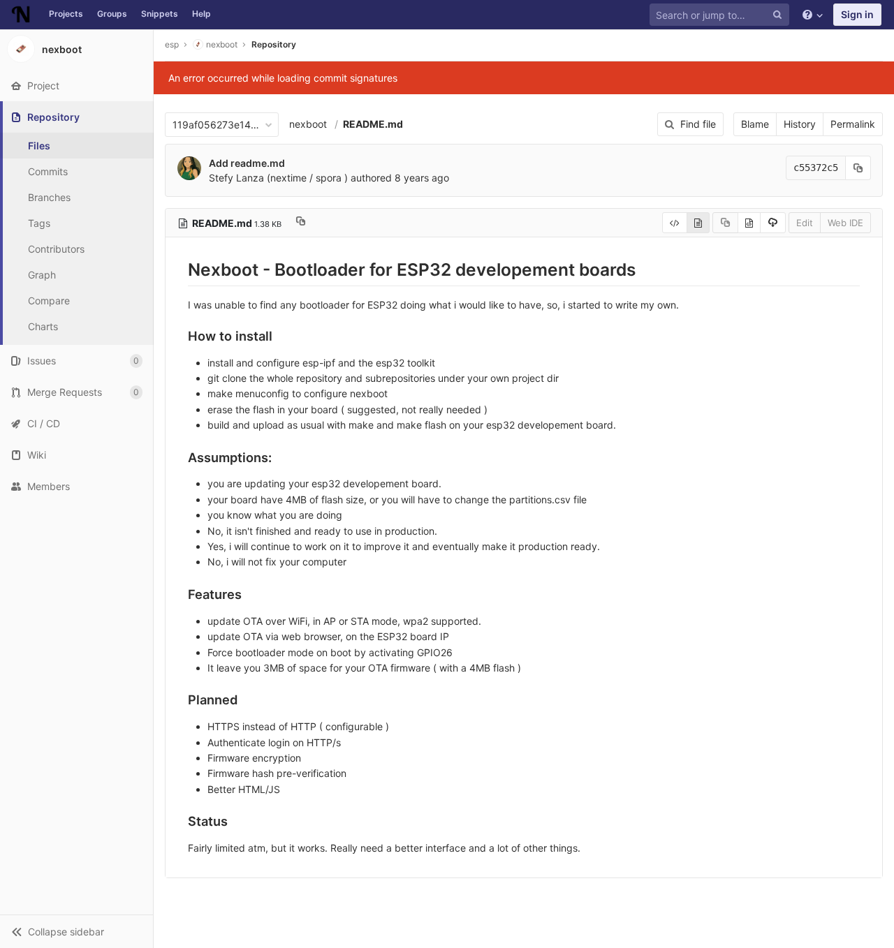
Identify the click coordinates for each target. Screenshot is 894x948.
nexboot (308, 124)
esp (172, 44)
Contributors (56, 249)
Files (39, 145)
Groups (112, 13)
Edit (804, 222)
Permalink (852, 124)
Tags (39, 223)
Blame (755, 124)
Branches (49, 197)
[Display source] (674, 222)
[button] (76, 931)
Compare (49, 300)
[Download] (773, 222)
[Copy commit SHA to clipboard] (858, 168)
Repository (273, 44)
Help (201, 13)
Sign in (857, 14)
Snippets (159, 13)
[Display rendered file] (698, 222)
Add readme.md (247, 163)
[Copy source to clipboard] (725, 222)
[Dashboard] (21, 14)
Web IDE (845, 222)
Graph (42, 275)
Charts (43, 326)
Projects (66, 13)
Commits (48, 171)
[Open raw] (749, 222)
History (800, 124)
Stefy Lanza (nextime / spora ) (278, 178)
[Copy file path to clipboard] (300, 223)
